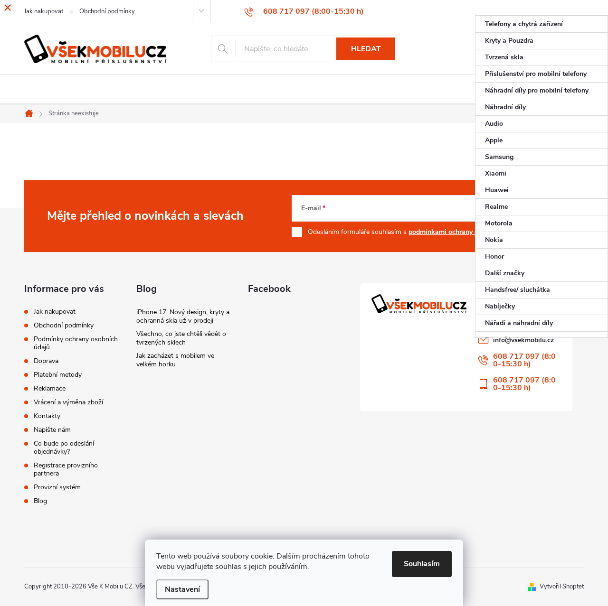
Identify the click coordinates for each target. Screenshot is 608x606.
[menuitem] (541, 24)
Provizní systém (57, 487)
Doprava (46, 360)
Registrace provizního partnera (66, 469)
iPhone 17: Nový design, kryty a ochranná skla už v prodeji (182, 316)
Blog (40, 500)
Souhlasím (422, 564)
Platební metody (58, 374)
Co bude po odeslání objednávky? (64, 447)
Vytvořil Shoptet (562, 586)
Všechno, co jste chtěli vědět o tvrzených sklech (181, 338)
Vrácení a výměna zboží (68, 402)
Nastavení (182, 589)
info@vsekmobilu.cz (523, 340)
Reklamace (50, 388)
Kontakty (47, 415)
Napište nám (52, 429)
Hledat (366, 49)
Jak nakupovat (55, 311)
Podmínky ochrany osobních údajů (76, 343)
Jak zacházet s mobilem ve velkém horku (175, 360)
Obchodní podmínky (64, 325)
